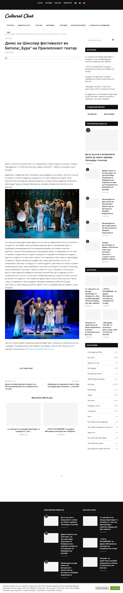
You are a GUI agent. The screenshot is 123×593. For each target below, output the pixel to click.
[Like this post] (45, 359)
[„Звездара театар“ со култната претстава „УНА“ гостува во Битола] (110, 314)
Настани (103, 400)
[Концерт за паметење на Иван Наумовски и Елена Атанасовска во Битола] (93, 314)
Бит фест (103, 357)
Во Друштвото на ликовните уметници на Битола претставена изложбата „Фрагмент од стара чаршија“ (101, 96)
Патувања (103, 411)
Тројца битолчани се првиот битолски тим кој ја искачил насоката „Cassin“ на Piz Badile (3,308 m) (110, 250)
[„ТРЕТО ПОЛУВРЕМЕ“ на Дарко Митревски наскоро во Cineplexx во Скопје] (60, 414)
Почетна (10, 25)
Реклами (63, 25)
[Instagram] (63, 6)
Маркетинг (68, 3)
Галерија (48, 3)
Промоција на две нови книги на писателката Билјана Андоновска (109, 228)
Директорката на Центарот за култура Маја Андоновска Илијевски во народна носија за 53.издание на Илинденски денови (109, 180)
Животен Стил (24, 25)
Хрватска (103, 432)
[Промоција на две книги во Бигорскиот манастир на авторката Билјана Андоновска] (92, 203)
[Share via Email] (56, 359)
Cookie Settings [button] (102, 588)
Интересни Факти (78, 25)
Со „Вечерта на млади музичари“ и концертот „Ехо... (23, 430)
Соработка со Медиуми (99, 25)
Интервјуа (50, 25)
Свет (9, 32)
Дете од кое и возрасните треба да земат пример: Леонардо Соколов (100, 157)
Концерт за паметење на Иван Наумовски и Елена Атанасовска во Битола (99, 79)
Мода (103, 395)
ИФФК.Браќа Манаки (103, 379)
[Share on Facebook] (48, 359)
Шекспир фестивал (103, 443)
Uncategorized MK (103, 352)
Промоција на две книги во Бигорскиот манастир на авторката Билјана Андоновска (108, 206)
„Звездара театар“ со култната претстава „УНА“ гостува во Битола (100, 87)
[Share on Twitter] (51, 359)
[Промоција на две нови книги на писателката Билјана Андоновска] (92, 227)
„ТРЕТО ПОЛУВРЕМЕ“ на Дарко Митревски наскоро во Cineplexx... (60, 430)
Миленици (103, 390)
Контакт (58, 3)
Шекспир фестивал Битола (103, 448)
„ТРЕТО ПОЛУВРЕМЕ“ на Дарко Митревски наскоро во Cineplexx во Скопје (99, 69)
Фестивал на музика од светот (103, 427)
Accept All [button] (115, 588)
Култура (38, 25)
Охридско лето (103, 406)
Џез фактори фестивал (103, 438)
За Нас (40, 3)
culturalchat (26, 368)
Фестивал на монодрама (103, 422)
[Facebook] (60, 6)
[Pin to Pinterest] (53, 359)
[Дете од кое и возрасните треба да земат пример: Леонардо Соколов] (101, 140)
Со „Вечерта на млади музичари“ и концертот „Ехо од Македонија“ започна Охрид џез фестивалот (99, 59)
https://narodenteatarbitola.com (41, 349)
